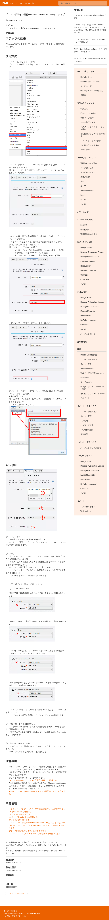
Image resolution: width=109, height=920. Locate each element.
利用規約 (7, 916)
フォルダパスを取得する (19, 819)
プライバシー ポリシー (21, 916)
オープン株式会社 (10, 910)
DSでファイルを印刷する (19, 814)
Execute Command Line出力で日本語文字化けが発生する (33, 780)
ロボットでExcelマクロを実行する (23, 817)
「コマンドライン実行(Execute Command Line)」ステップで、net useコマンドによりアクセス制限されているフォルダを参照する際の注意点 (37, 825)
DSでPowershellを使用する (20, 811)
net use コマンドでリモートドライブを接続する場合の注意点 (34, 833)
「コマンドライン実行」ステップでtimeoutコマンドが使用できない (37, 808)
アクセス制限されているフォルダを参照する (27, 830)
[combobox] (86, 3)
